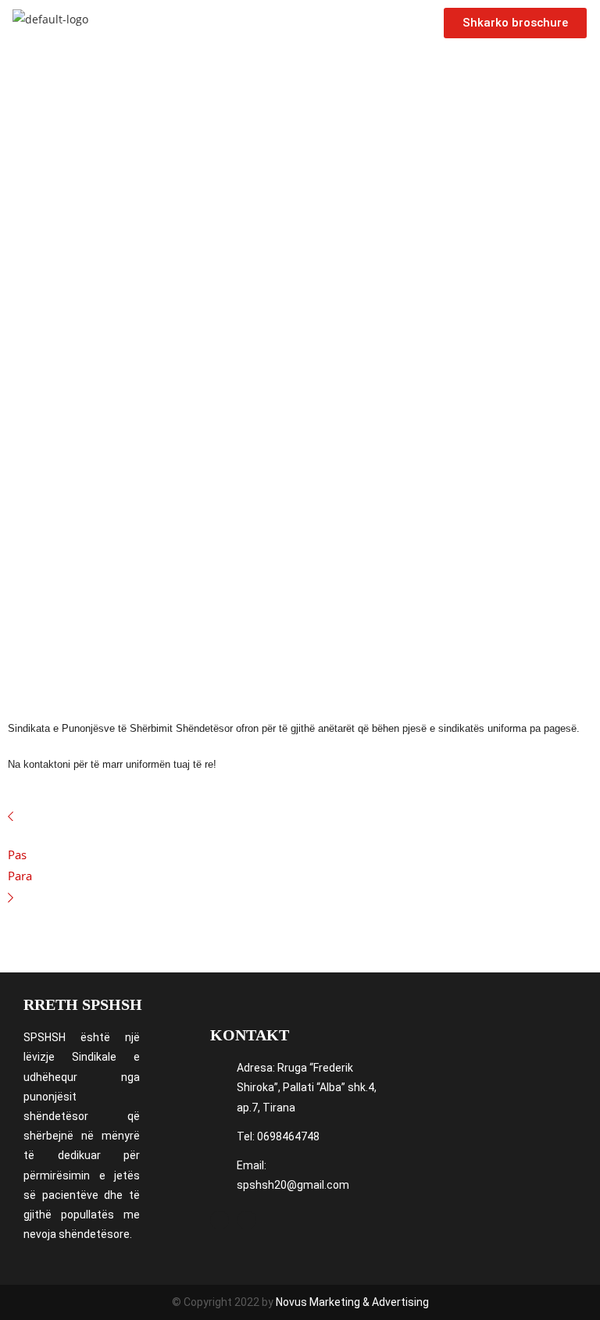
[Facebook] (219, 1220)
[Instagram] (247, 1220)
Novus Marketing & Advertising (352, 1302)
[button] (265, 23)
